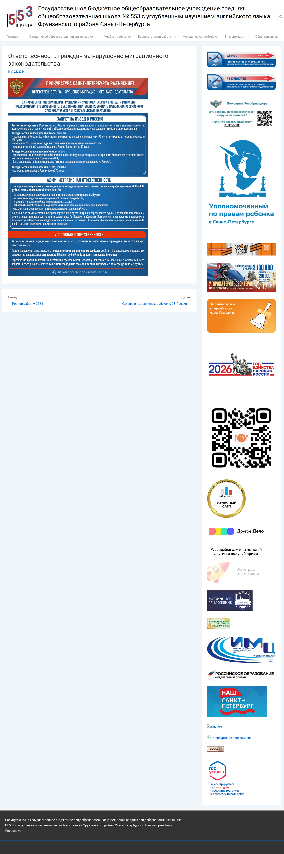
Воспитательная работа (154, 36)
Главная (12, 36)
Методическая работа (198, 36)
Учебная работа (115, 36)
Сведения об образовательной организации (61, 36)
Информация (234, 36)
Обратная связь (266, 36)
